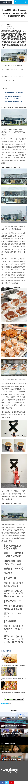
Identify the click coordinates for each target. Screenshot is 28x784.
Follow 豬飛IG (6, 651)
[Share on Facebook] (2, 782)
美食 (9, 703)
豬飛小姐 (9, 24)
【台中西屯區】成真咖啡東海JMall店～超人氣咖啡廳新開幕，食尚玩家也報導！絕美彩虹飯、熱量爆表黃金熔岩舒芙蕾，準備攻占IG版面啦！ (13, 692)
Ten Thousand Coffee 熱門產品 (13, 98)
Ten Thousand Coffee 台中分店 (13, 96)
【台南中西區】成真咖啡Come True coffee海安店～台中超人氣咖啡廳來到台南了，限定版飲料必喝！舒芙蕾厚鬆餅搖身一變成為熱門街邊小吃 (13, 665)
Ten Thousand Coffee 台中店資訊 (13, 101)
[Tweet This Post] (7, 782)
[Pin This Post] (11, 782)
